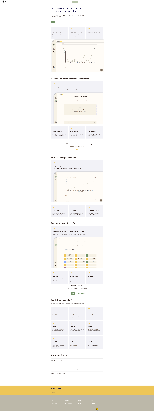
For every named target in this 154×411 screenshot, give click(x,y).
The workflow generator (93, 329)
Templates (54, 343)
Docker (62, 329)
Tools (71, 329)
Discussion (80, 400)
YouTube (93, 404)
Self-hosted (90, 314)
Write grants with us (68, 404)
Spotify (92, 401)
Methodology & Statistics (55, 404)
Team (52, 400)
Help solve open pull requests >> (77, 146)
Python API (75, 314)
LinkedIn (93, 403)
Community (53, 401)
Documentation (81, 403)
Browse (89, 343)
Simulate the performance (57, 314)
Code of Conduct (54, 403)
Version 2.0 (67, 401)
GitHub (92, 400)
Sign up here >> (81, 389)
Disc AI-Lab (67, 400)
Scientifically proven (68, 403)
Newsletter (80, 401)
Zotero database (81, 404)
